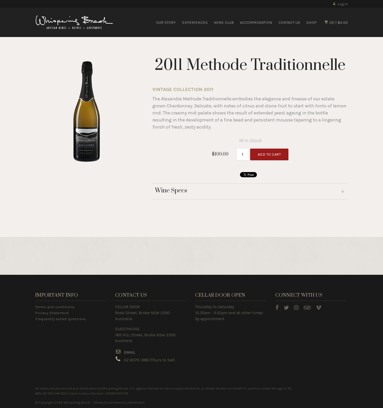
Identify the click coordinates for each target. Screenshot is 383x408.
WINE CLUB (224, 22)
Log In (343, 4)
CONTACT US (289, 22)
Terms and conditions (55, 307)
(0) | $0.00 (338, 22)
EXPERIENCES (195, 22)
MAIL (130, 352)
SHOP (311, 22)
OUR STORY (166, 22)
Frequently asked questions (60, 318)
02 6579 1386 (136, 360)
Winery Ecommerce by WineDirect (119, 402)
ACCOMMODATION (256, 22)
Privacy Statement (52, 312)
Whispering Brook (74, 22)
